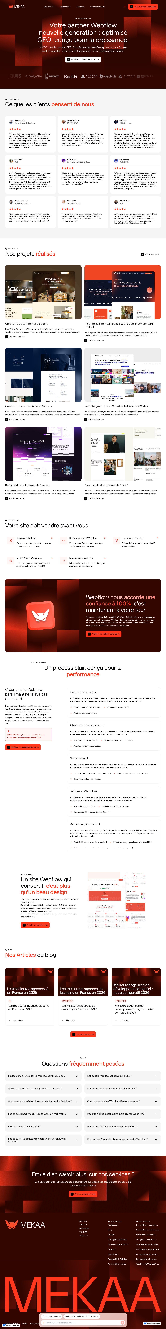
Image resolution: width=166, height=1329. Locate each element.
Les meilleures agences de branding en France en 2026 (148, 1230)
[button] (49, 6)
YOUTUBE (83, 1232)
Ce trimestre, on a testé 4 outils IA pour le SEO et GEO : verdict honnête (147, 1249)
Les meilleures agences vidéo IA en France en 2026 (148, 1225)
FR (125, 7)
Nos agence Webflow (117, 1239)
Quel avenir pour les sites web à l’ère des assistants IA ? (147, 1244)
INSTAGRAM (84, 1228)
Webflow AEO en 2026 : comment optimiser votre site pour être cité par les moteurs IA (147, 1264)
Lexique (111, 1235)
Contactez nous (97, 7)
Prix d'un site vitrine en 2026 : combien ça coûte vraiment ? (147, 1259)
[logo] (16, 7)
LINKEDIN (83, 1221)
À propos (80, 7)
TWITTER (83, 1225)
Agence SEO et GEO (117, 1264)
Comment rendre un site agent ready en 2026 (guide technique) (148, 1254)
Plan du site (113, 1254)
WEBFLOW (83, 1236)
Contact (111, 1249)
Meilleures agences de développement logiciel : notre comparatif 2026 (146, 1235)
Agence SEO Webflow (117, 1259)
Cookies (24, 1323)
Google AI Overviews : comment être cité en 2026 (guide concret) (148, 1239)
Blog (110, 1230)
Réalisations (65, 7)
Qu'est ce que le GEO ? (118, 1244)
